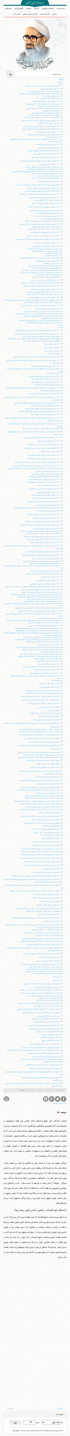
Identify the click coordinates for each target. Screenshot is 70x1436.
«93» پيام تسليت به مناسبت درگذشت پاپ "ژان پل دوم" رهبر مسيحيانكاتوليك (39, 630)
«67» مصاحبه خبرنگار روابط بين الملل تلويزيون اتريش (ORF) (41, 555)
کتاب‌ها (36, 8)
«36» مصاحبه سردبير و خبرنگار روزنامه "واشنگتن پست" (43, 455)
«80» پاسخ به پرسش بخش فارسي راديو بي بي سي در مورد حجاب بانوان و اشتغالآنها (37, 594)
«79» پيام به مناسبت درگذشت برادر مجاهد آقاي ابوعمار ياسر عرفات (42, 592)
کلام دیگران (8, 8)
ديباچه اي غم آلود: (57, 680)
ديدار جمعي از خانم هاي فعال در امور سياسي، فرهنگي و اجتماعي (40, 964)
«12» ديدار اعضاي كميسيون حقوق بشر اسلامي (46, 366)
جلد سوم (60, 678)
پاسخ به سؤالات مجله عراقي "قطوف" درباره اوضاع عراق (43, 760)
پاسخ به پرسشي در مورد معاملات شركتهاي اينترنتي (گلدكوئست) (40, 700)
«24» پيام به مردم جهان (55, 141)
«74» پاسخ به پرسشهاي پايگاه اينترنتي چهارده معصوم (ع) (42, 286)
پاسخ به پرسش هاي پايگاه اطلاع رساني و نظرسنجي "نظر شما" (41, 1077)
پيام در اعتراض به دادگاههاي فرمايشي (48, 1016)
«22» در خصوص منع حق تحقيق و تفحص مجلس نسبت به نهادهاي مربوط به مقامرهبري (36, 139)
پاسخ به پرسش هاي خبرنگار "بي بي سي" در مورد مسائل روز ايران (40, 816)
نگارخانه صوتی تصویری (30, 14)
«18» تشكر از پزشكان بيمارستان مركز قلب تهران (48, 385)
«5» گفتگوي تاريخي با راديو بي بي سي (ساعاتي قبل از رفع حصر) (43, 341)
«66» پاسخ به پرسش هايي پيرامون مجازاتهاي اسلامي (43, 552)
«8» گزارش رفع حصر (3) (52, 351)
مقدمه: (61, 327)
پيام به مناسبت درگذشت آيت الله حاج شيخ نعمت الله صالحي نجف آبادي (41, 732)
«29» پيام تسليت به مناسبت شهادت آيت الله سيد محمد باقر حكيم (43, 429)
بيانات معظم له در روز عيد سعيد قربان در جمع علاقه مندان (43, 1065)
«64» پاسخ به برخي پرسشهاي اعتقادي (48, 261)
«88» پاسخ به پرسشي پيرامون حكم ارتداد (50, 618)
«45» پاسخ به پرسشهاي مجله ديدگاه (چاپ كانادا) (44, 207)
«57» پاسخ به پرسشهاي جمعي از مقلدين (47, 243)
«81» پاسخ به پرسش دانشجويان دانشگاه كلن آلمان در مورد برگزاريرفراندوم (40, 597)
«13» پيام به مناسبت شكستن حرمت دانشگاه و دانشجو (46, 115)
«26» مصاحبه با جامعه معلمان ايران (49, 148)
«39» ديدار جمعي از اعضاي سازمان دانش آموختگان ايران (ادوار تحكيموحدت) (36, 466)
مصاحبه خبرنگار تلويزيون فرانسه (50, 687)
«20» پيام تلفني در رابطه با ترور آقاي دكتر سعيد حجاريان (45, 135)
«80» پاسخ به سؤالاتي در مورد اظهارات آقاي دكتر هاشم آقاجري (43, 302)
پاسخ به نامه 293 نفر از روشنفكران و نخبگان (47, 1022)
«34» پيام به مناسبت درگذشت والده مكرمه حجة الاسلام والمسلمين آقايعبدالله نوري (38, 171)
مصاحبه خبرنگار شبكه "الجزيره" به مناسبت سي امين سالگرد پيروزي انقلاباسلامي (36, 918)
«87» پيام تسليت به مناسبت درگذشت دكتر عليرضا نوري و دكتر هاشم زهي (40, 320)
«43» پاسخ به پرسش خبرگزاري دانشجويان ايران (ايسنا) (46, 476)
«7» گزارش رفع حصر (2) (52, 348)
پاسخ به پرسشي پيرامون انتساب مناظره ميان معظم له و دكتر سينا (43, 755)
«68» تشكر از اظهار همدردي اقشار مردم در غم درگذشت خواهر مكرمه (42, 270)
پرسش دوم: (56, 980)
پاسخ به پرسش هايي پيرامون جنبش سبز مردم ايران (44, 1068)
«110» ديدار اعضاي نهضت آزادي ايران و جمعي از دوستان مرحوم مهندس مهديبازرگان (37, 676)
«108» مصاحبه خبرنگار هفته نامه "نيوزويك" (46, 670)
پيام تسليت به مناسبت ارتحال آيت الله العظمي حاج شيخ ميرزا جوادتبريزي (40, 757)
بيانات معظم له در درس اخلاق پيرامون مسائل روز (45, 1044)
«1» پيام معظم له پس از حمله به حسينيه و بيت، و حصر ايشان (44, 86)
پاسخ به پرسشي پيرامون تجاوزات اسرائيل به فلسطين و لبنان (42, 738)
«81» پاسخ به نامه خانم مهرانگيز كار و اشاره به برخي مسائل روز (40, 305)
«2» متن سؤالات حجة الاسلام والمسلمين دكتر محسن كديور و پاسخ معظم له (37, 334)
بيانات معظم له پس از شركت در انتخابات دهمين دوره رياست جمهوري (41, 990)
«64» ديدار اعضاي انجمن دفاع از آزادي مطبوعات (45, 542)
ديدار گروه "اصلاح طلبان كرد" (51, 921)
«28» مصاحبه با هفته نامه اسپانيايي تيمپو (47, 154)
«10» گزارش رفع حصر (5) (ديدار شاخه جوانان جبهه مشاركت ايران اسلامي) (37, 357)
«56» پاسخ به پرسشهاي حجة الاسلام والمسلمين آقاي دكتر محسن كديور (38, 239)
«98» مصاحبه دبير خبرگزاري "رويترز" (49, 645)
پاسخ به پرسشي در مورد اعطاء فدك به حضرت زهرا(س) (46, 713)
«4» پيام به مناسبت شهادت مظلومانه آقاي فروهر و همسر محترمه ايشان (41, 94)
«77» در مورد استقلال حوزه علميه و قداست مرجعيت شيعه (45, 294)
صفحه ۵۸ (10, 1409)
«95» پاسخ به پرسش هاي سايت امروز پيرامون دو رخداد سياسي (43, 637)
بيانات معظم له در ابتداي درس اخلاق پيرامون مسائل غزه (43, 944)
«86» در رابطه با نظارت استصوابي (52, 318)
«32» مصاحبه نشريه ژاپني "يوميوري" (49, 441)
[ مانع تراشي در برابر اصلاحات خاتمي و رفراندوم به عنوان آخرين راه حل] (38, 185)
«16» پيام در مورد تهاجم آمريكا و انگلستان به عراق (47, 379)
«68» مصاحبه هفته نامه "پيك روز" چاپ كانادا (46, 559)
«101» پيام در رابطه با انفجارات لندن (52, 652)
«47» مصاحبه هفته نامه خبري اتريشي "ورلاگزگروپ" (44, 489)
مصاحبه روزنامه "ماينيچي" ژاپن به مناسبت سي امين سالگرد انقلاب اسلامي (38, 908)
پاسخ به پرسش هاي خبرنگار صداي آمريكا (47, 987)
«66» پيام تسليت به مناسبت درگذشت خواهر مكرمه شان (45, 266)
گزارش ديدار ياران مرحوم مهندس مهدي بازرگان (45, 845)
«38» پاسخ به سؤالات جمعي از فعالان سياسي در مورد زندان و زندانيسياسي (37, 462)
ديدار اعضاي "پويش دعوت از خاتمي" (49, 914)
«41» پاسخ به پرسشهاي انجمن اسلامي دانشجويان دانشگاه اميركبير (39, 194)
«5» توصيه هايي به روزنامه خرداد (52, 96)
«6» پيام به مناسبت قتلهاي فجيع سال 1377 (49, 98)
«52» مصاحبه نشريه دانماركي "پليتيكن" (48, 505)
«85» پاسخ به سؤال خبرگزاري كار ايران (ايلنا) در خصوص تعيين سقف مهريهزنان (39, 608)
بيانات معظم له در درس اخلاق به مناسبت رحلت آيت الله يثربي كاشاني (39, 752)
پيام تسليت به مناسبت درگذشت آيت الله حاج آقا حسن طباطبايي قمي (41, 804)
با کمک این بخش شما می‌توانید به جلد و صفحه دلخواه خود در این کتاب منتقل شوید (38, 1430)
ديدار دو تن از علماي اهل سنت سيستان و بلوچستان (47, 930)
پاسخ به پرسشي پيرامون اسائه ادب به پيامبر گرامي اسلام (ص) (44, 693)
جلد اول (60, 81)
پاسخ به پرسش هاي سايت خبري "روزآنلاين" (46, 832)
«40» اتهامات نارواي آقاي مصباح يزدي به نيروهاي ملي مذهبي (44, 191)
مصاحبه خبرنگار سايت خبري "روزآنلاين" (48, 793)
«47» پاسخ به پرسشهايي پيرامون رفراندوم (50, 213)
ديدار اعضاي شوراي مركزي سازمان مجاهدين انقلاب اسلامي (42, 862)
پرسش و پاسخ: (55, 727)
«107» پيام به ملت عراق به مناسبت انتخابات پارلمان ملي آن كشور (43, 667)
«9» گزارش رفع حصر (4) (55, 354)
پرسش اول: (56, 977)
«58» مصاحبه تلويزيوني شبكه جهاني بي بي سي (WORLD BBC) (40, 525)
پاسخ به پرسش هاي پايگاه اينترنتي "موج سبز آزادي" (44, 1053)
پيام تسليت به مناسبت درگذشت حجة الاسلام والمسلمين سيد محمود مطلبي (40, 790)
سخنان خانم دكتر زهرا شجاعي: (50, 838)
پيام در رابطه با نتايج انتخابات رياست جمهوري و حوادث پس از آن (40, 993)
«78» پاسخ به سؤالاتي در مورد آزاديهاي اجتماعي (45, 297)
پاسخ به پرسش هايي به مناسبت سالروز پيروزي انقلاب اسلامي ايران (40, 780)
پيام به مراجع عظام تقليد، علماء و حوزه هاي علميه (44, 1029)
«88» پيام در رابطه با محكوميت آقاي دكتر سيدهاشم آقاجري (44, 323)
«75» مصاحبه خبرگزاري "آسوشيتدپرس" (48, 580)
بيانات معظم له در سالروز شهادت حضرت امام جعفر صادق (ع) (44, 911)
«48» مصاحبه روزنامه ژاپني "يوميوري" (48, 492)
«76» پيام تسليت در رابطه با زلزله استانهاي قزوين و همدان (45, 292)
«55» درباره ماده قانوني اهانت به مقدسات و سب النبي (43, 236)
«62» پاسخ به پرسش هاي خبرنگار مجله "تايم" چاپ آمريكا (42, 536)
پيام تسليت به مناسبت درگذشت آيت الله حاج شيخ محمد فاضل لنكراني (41, 809)
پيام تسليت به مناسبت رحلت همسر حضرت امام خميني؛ (46, 967)
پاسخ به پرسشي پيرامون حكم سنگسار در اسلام (46, 820)
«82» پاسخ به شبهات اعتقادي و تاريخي (47, 309)
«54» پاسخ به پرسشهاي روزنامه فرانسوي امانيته (45, 232)
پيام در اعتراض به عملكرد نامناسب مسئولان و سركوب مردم (45, 996)
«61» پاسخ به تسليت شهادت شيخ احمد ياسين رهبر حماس (44, 533)
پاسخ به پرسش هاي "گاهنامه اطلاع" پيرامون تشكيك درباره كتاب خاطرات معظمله (35, 891)
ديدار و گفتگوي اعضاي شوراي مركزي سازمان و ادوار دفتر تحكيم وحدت (39, 745)
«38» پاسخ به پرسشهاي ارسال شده (49, 181)
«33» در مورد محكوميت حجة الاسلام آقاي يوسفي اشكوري (45, 169)
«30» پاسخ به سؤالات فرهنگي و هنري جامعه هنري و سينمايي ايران (40, 161)
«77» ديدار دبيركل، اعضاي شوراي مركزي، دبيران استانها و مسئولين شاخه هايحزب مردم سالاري (34, 586)
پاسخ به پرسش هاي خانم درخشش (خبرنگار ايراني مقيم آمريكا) (41, 849)
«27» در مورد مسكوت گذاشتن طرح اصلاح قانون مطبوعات (45, 151)
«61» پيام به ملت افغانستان (54, 253)
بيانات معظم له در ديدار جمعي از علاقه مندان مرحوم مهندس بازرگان (40, 771)
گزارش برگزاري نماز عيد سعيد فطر (53, 826)
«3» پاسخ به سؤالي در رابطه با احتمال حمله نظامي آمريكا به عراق (43, 336)
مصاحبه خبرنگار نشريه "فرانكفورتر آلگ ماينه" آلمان (45, 767)
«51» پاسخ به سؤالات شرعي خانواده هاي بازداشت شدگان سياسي (39, 224)
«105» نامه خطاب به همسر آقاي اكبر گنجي (49, 661)
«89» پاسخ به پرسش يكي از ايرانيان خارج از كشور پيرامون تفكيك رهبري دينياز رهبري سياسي (34, 620)
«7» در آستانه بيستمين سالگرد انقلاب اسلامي (46, 101)
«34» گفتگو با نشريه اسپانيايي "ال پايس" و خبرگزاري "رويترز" (41, 448)
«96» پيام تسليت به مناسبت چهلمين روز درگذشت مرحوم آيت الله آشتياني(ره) (39, 639)
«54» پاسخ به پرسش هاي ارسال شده (48, 511)
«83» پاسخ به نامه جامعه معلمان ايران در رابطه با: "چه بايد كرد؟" (43, 311)
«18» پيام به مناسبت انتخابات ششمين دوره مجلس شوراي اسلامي (42, 129)
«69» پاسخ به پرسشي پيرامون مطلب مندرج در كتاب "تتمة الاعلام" (43, 561)
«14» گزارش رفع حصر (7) (54, 373)
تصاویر (54, 14)
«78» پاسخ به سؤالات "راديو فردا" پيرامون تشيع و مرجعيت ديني (40, 590)
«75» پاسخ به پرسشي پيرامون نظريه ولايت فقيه (45, 289)
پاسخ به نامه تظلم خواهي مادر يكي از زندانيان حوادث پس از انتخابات (42, 1059)
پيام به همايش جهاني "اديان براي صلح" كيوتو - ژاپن (44, 742)
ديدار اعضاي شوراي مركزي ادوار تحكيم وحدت (46, 829)
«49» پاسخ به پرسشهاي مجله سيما (52, 219)
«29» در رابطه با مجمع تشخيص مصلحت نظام (45, 157)
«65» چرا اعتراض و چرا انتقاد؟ (53, 264)
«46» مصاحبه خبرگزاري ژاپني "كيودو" (48, 485)
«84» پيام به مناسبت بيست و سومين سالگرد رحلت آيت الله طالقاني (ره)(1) (40, 314)
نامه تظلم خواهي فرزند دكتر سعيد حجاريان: (49, 1000)
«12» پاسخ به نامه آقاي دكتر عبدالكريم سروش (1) (47, 113)
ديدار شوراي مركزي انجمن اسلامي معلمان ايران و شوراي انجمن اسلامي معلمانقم (36, 876)
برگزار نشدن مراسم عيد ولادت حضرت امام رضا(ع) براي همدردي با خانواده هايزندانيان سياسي (35, 1050)
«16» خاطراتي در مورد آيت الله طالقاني (50, 123)
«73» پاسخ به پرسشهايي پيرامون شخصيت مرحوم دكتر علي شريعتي (42, 283)
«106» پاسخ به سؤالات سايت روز (49, 664)
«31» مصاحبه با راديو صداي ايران (49, 164)
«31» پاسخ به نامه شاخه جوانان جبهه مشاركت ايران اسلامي (41, 437)
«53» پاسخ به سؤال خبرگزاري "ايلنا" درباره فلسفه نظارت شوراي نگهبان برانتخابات (38, 508)
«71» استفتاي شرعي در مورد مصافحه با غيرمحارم (47, 277)
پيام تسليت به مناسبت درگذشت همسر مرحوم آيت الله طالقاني (44, 798)
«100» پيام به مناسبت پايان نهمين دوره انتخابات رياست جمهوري (42, 650)
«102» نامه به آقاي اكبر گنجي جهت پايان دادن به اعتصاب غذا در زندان (41, 654)
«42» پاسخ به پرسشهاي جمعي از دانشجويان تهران (44, 198)
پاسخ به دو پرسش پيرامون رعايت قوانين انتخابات (48, 973)
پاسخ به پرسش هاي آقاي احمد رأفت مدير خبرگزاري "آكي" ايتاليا (40, 855)
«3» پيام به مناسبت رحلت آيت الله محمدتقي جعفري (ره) (45, 91)
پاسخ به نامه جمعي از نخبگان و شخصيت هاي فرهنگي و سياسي (40, 1012)
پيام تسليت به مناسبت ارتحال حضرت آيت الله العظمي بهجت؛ (44, 969)
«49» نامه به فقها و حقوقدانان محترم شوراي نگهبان (47, 495)
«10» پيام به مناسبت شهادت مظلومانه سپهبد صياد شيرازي (45, 108)
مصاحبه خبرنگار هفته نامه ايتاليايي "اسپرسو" (46, 842)
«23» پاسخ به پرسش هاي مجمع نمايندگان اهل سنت (46, 405)
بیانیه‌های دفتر (19, 8)
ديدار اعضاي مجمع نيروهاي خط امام (48, 905)
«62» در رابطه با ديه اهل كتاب (53, 256)
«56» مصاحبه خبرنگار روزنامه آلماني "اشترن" (46, 518)
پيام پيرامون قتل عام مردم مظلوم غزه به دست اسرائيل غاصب (41, 933)
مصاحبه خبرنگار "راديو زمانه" (51, 869)
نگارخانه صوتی (44, 14)
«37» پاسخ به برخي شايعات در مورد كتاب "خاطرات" (47, 178)
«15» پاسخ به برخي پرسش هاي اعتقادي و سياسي (44, 376)
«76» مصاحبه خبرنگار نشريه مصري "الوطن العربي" (45, 584)
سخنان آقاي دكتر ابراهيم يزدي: (53, 774)
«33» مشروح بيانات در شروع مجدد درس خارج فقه (44, 444)
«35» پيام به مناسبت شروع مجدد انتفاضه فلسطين (47, 174)
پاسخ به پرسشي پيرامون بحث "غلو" (49, 716)
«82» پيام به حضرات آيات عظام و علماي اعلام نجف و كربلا (45, 599)
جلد (62, 1423)
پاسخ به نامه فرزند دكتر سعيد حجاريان (51, 998)
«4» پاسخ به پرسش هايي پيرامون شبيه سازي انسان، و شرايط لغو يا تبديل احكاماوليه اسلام (35, 339)
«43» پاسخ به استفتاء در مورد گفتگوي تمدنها (49, 200)
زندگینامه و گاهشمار (48, 8)
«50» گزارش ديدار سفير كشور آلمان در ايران (46, 498)
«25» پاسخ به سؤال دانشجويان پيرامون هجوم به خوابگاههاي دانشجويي (41, 411)
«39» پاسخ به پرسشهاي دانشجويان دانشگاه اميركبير (44, 188)
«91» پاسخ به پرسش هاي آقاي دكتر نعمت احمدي (44, 626)
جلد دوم (60, 325)
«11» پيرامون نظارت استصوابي (53, 111)
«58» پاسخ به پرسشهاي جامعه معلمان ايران (46, 246)
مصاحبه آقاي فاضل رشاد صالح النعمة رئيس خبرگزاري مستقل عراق (40, 735)
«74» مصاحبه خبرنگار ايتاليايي (50, 577)
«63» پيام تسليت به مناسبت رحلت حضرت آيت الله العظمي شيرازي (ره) (41, 258)
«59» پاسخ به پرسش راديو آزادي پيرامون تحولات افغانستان (45, 249)
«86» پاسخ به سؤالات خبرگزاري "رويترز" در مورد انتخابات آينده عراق (39, 611)
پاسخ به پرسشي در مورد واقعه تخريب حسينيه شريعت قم (43, 690)
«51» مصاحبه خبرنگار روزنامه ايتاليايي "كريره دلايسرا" (43, 502)
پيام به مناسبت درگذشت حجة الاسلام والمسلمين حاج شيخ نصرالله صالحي (40, 729)
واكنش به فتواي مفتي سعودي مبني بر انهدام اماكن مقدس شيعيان (40, 787)
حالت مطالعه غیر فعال (59, 1104)
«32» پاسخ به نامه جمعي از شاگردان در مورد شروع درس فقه (44, 167)
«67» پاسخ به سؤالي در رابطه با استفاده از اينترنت (47, 268)
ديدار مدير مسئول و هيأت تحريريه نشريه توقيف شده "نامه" (42, 865)
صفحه (37, 1423)
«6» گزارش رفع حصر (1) (52, 344)
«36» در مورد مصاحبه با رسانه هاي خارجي (49, 176)
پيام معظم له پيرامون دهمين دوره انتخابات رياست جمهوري (42, 984)
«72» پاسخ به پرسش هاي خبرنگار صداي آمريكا (45, 571)
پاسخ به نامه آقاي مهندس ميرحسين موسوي (49, 1031)
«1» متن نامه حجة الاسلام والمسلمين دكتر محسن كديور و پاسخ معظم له (38, 330)
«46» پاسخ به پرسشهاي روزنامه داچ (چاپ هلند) (45, 210)
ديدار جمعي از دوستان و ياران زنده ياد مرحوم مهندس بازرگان (41, 954)
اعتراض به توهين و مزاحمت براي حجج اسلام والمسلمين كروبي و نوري (39, 1009)
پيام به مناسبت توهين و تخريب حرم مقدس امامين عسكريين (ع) (40, 696)
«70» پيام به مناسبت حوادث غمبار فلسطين (49, 275)
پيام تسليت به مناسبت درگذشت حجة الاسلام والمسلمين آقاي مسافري (42, 941)
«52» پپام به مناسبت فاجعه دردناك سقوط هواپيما (47, 227)
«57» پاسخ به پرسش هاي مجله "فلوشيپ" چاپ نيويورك (42, 521)
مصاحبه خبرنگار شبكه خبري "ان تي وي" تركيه (46, 720)
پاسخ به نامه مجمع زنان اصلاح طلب (52, 1037)
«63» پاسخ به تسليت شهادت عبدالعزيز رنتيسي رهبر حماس (45, 539)
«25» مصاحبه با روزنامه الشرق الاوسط (48, 144)
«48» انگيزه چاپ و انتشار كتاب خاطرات (47, 216)
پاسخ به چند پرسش (54, 710)
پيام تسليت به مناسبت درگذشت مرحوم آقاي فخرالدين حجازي (44, 796)
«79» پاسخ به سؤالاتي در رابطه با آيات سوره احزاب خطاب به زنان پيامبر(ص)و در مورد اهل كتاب (33, 300)
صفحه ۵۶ (60, 1409)
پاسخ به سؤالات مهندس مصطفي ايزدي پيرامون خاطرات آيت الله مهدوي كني (37, 801)
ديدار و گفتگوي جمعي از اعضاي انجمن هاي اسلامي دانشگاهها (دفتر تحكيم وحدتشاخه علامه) (32, 723)
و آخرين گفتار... (58, 1080)
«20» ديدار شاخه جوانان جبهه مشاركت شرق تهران (44, 394)
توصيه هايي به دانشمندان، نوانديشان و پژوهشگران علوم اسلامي (41, 939)
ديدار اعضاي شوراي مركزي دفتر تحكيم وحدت (46, 872)
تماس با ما (16, 14)
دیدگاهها (62, 79)
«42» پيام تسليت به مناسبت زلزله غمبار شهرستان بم (47, 474)
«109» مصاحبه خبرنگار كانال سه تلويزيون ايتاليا (45, 673)
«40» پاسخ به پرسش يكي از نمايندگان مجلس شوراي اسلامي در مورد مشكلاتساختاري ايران (35, 468)
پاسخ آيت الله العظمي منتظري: (50, 1035)
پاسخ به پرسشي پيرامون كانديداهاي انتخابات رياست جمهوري (44, 971)
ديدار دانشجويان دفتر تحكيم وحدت (49, 957)
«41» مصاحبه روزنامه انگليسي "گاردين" (48, 471)
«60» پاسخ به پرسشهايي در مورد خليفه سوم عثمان (47, 251)
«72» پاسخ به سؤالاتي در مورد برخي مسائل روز (45, 280)
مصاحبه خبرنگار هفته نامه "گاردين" (49, 683)
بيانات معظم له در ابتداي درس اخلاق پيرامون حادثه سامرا (42, 807)
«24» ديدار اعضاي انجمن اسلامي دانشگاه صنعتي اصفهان (42, 409)
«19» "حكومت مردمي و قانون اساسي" (48, 132)
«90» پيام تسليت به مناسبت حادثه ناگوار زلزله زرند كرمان (45, 622)
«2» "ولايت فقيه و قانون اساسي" (50, 89)
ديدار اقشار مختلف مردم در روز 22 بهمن (48, 961)
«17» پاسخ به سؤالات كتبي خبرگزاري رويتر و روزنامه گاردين (42, 126)
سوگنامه (28, 8)
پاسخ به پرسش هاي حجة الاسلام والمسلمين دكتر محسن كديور (41, 1047)
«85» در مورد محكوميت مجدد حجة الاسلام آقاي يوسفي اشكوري (43, 316)
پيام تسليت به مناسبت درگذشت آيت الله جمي (49, 935)
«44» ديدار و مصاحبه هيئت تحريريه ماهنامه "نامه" (44, 479)
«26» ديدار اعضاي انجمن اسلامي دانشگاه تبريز (45, 414)
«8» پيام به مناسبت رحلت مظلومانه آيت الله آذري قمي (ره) (45, 104)
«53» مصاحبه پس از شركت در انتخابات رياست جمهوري (45, 229)
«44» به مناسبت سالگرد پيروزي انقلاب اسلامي (46, 203)
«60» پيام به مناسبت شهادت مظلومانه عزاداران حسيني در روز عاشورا (42, 531)
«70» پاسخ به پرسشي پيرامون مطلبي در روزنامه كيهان (46, 563)
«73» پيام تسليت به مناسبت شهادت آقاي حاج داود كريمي (45, 574)
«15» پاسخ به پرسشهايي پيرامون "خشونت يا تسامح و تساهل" (41, 120)
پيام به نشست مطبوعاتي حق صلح (49, 813)
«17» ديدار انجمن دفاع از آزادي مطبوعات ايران (45, 382)
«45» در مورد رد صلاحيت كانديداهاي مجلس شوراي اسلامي (44, 482)
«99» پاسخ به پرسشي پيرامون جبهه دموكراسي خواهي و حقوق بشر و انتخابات (39, 647)
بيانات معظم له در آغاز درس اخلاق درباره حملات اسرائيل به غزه (40, 858)
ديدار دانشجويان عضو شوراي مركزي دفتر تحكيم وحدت (43, 1025)
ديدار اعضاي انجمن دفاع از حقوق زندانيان (47, 777)
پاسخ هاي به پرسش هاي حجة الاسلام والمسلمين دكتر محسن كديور (39, 1003)
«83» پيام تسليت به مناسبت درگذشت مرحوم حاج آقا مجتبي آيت (43, 601)
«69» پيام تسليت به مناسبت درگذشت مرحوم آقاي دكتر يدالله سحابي (42, 272)
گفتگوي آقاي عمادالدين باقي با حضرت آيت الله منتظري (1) (42, 823)
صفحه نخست (61, 8)
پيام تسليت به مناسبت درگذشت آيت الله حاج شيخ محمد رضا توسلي (42, 851)
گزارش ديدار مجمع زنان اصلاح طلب (52, 835)
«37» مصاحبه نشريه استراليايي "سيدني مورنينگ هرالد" (43, 459)
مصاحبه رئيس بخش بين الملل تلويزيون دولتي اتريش (43, 703)
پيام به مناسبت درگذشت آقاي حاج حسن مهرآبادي (47, 1019)
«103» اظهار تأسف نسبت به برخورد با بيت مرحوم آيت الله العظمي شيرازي (40, 656)
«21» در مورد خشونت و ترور (54, 137)
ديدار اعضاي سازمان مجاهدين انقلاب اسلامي (46, 898)
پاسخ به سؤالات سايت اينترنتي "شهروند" (48, 764)
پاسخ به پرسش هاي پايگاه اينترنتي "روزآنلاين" (46, 1057)
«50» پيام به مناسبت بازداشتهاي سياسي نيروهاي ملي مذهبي (44, 221)
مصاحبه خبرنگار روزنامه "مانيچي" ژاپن (48, 784)
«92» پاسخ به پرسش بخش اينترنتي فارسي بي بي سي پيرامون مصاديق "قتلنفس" (39, 628)
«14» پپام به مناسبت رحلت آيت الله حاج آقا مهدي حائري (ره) (44, 117)
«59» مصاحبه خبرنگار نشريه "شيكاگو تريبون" (46, 528)
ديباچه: (60, 83)
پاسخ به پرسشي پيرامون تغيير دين (49, 707)
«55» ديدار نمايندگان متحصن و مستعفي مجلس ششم (43, 514)
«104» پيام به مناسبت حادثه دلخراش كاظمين (48, 659)
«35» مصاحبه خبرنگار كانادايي (50, 452)
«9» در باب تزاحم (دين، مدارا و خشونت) (51, 106)
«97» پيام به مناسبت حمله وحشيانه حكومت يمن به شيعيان (44, 642)
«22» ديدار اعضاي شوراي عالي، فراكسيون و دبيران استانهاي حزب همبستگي (37, 403)
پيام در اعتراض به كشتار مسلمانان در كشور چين (48, 1006)
